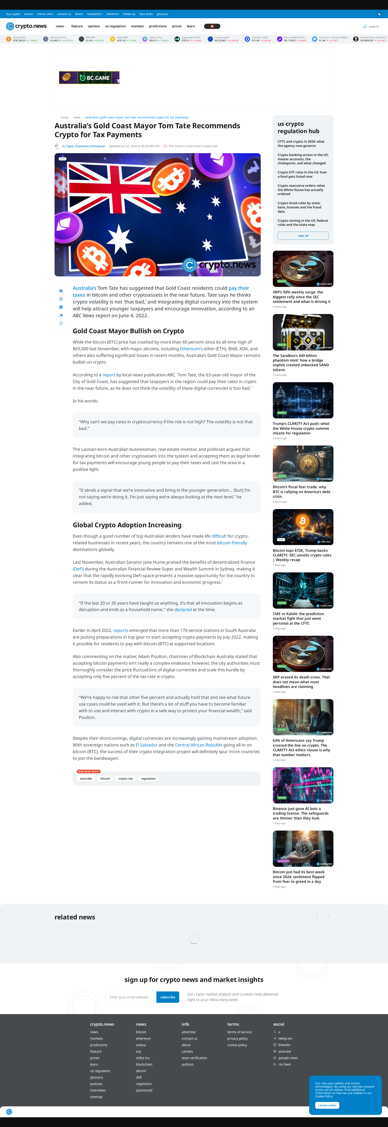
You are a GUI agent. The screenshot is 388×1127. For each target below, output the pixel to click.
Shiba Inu (143, 1058)
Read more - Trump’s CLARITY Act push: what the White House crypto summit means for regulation (303, 400)
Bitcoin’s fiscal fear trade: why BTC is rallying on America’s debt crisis (301, 491)
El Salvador (147, 745)
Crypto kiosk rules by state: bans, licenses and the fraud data (299, 207)
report (108, 375)
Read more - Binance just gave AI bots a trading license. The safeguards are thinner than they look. (303, 785)
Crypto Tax (125, 778)
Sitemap (96, 1096)
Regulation (148, 778)
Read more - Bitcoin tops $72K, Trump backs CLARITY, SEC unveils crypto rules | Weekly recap (303, 527)
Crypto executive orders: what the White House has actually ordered (301, 189)
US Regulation (115, 26)
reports (120, 630)
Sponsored (144, 1090)
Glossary (162, 14)
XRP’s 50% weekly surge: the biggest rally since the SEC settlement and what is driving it (301, 297)
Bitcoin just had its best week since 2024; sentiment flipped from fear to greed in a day (299, 876)
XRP (138, 1051)
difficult (219, 536)
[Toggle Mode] (379, 14)
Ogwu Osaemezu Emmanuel (85, 146)
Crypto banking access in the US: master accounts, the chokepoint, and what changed (303, 159)
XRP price (91, 39)
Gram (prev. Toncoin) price (329, 39)
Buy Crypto (13, 14)
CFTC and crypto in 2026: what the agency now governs (301, 143)
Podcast (96, 1083)
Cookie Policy (237, 1045)
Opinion (94, 26)
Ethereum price (58, 39)
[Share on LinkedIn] (61, 307)
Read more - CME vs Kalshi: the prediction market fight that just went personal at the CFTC (303, 590)
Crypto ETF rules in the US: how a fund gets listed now (302, 174)
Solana (141, 1045)
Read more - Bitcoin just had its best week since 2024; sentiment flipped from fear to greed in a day (303, 849)
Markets (137, 26)
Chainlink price (258, 39)
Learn (191, 26)
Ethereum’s (191, 348)
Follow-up (129, 14)
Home (65, 117)
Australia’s (84, 287)
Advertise (112, 14)
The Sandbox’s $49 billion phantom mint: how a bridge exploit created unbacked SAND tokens (301, 362)
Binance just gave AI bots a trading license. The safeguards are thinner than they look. (301, 813)
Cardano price (223, 39)
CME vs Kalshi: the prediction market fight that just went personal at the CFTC (298, 618)
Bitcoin (105, 778)
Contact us (64, 14)
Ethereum (143, 1038)
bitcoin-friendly (232, 542)
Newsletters (94, 14)
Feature (77, 26)
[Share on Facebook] (61, 291)
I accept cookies (327, 1105)
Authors (188, 1064)
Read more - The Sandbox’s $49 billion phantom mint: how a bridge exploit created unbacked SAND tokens (303, 332)
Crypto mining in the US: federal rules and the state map (303, 222)
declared (183, 609)
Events (28, 14)
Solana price (155, 39)
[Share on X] (61, 299)
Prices (176, 26)
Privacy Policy (237, 1038)
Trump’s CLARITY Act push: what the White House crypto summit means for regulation (301, 428)
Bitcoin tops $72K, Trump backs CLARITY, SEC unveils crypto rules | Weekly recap (302, 555)
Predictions (158, 26)
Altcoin (141, 1071)
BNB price (123, 39)
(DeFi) (78, 569)
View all (303, 236)
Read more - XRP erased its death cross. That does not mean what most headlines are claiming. (303, 654)
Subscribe (167, 997)
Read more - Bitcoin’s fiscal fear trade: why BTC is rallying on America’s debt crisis (303, 464)
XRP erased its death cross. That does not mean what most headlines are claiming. (301, 682)
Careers (187, 1051)
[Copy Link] (61, 323)
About (79, 14)
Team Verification (194, 1058)
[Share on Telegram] (61, 315)
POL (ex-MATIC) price (291, 39)
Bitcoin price (21, 39)
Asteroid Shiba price (370, 39)
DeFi (139, 1077)
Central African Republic (198, 745)
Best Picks (146, 14)
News (60, 26)
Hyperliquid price (188, 39)
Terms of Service (239, 1032)
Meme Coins (45, 14)
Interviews (98, 1090)
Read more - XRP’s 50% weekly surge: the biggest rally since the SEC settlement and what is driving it (303, 269)
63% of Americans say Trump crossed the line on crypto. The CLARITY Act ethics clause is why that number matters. (301, 747)
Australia (86, 778)
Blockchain (144, 1064)
